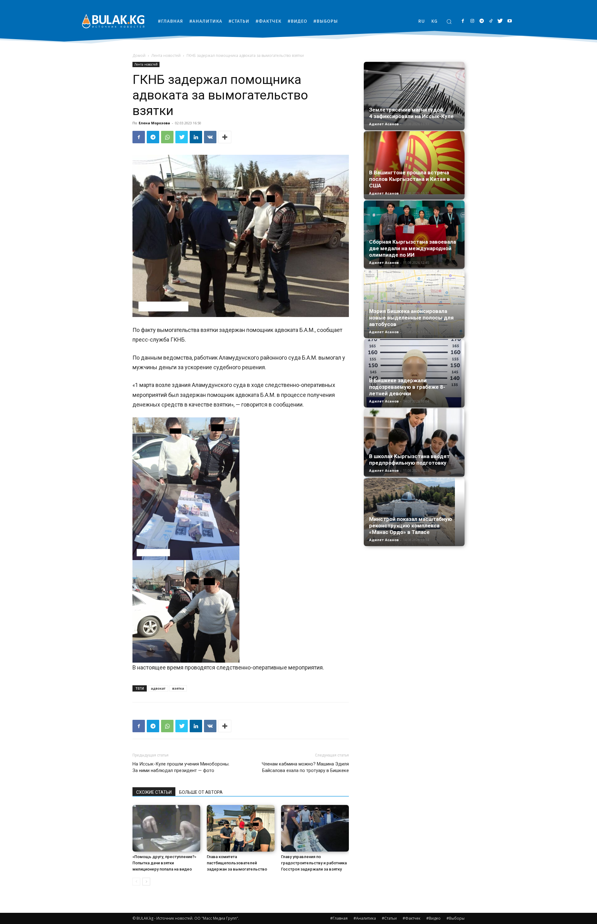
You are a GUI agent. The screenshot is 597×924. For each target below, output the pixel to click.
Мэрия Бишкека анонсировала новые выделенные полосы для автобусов (411, 317)
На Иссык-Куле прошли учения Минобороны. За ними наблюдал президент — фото (180, 767)
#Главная (339, 918)
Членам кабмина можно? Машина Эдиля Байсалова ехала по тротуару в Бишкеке (305, 767)
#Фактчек (411, 918)
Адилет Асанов (384, 124)
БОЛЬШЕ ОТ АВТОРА (201, 792)
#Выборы (456, 918)
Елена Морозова (154, 123)
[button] (449, 21)
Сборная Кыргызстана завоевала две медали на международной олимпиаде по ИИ (412, 248)
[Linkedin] (196, 137)
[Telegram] (481, 21)
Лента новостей (166, 55)
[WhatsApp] (167, 137)
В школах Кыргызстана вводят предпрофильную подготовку (409, 459)
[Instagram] (472, 21)
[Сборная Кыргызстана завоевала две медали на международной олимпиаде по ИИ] (414, 234)
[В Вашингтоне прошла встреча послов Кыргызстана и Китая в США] (414, 162)
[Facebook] (462, 21)
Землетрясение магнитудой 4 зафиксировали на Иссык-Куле (411, 113)
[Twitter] (500, 21)
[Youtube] (509, 21)
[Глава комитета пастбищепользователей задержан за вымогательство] (241, 828)
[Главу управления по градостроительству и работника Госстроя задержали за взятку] (315, 828)
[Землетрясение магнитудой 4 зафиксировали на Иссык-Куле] (414, 93)
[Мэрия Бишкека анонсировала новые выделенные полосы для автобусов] (414, 304)
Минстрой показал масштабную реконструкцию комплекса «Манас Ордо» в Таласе (410, 525)
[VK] (210, 137)
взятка (178, 688)
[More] (224, 137)
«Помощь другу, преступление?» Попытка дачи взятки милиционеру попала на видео (164, 862)
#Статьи (389, 918)
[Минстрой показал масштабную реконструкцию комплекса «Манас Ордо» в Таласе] (414, 512)
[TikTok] (490, 21)
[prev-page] (136, 881)
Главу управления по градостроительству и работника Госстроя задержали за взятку (314, 862)
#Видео (433, 918)
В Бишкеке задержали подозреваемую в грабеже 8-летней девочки (407, 387)
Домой (139, 55)
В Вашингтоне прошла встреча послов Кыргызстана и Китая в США (409, 179)
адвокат (158, 688)
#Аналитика (365, 918)
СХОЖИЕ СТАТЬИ (154, 792)
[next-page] (146, 881)
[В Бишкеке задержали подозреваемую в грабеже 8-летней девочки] (414, 373)
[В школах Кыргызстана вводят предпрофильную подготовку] (414, 442)
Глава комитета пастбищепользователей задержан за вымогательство (237, 862)
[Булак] (113, 21)
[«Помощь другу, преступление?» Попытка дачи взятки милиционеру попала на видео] (166, 828)
